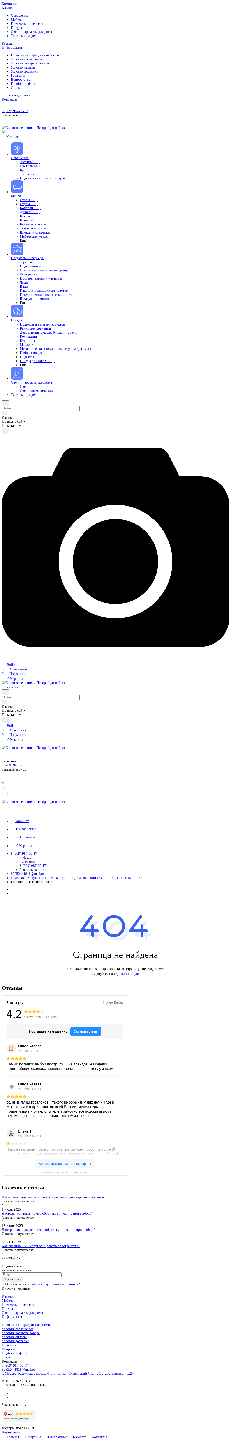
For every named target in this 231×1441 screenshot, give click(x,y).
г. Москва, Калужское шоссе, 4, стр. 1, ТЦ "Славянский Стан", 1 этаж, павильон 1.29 (76, 878)
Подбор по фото (14, 1353)
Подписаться (12, 1279)
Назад (26, 857)
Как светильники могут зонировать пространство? (41, 1246)
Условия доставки (15, 1341)
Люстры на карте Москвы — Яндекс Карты (65, 1172)
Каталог (8, 1296)
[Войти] (4, 779)
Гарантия (9, 1345)
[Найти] (5, 431)
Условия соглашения (17, 1329)
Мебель (7, 1300)
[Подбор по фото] (115, 660)
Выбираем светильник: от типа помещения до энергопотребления (53, 1197)
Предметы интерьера (18, 1304)
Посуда (7, 1308)
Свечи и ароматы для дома (22, 1313)
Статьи (7, 1357)
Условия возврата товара (21, 1333)
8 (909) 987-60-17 (15, 111)
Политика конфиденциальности (26, 1325)
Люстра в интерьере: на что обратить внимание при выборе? (49, 1230)
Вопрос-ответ (12, 1349)
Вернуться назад (105, 974)
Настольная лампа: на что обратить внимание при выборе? (47, 1213)
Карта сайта (11, 1432)
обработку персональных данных (52, 1284)
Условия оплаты (14, 1337)
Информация (12, 1317)
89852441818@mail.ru (27, 874)
